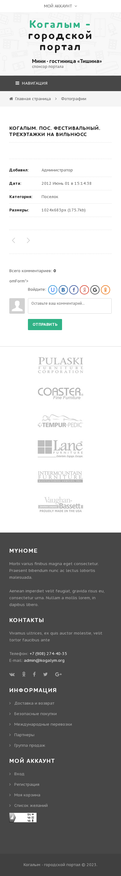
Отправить (45, 324)
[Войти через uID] (52, 289)
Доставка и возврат (34, 703)
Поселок (50, 196)
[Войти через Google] (95, 289)
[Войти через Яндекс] (84, 289)
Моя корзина (27, 795)
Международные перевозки (43, 724)
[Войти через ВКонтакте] (63, 289)
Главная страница (33, 98)
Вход (19, 773)
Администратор (57, 170)
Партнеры (24, 734)
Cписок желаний (31, 805)
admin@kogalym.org (44, 660)
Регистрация (26, 784)
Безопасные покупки (35, 713)
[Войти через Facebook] (73, 289)
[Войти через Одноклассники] (105, 289)
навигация (34, 83)
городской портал (60, 35)
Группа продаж (29, 745)
